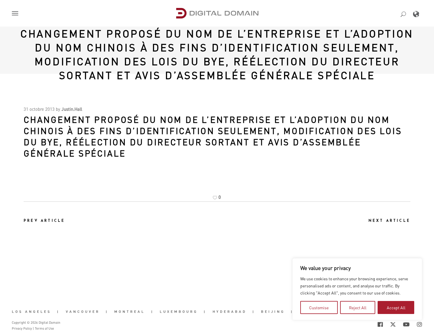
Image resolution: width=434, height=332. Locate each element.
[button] (16, 14)
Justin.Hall (71, 109)
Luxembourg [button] (179, 312)
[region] (357, 289)
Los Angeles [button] (31, 312)
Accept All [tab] (396, 307)
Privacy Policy (22, 328)
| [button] (58, 312)
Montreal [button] (129, 312)
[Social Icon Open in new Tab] (361, 324)
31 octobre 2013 (39, 109)
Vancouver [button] (83, 312)
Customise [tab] (319, 307)
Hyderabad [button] (230, 312)
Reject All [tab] (357, 307)
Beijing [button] (273, 312)
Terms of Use (44, 328)
